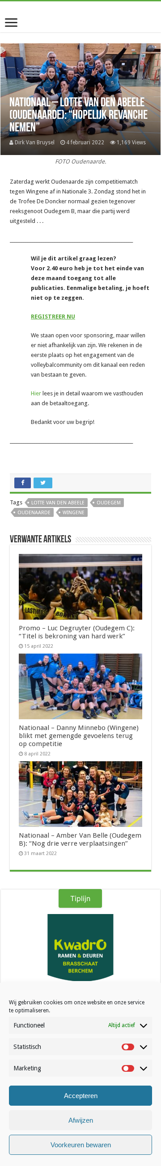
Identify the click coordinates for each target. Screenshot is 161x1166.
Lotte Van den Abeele (58, 503)
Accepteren (80, 1095)
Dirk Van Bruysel (35, 142)
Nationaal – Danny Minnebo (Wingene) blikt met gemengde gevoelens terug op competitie (79, 736)
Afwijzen (80, 1120)
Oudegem (109, 503)
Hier (36, 393)
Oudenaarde (34, 513)
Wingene (74, 513)
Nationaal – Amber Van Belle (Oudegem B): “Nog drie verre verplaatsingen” (80, 839)
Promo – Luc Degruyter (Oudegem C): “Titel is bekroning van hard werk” (77, 632)
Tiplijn (80, 898)
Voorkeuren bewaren (81, 1145)
